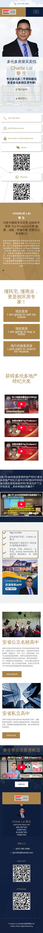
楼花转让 (22, 98)
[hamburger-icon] (36, 11)
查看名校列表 (11, 735)
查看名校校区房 (12, 674)
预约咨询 (22, 89)
